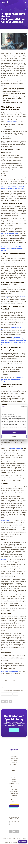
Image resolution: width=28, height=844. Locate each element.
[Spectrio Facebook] (10, 831)
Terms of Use (5, 838)
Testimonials (14, 799)
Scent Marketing (14, 766)
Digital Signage (14, 756)
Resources (14, 786)
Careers (14, 781)
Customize (13, 436)
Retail (15, 694)
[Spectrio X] (17, 831)
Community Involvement (14, 783)
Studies (3, 390)
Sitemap (24, 838)
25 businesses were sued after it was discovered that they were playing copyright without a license (13, 186)
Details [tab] (14, 410)
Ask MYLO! (23, 841)
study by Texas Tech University (10, 233)
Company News (14, 777)
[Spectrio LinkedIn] (14, 831)
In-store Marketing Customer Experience (13, 690)
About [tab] (23, 410)
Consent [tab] (5, 410)
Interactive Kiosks (14, 758)
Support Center (14, 797)
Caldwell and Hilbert (16, 448)
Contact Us (14, 779)
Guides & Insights (14, 791)
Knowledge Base (14, 793)
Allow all (14, 432)
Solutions (14, 753)
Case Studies (14, 789)
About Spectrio (14, 772)
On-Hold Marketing (14, 764)
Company (14, 770)
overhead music (11, 121)
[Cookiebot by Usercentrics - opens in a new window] (21, 406)
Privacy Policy (12, 838)
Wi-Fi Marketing (14, 760)
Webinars (14, 801)
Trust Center (18, 838)
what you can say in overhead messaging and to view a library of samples (13, 379)
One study (4, 559)
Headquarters (14, 815)
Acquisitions (14, 775)
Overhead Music (7, 694)
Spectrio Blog (14, 795)
